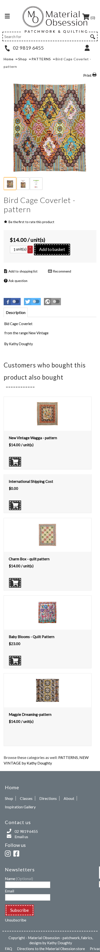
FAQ (8, 948)
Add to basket (52, 249)
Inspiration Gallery (20, 806)
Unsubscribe (15, 920)
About (69, 798)
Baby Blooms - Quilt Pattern (31, 636)
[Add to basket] (15, 462)
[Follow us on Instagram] (9, 853)
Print (87, 75)
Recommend (62, 271)
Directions (48, 798)
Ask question (17, 281)
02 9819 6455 (28, 48)
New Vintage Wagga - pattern (33, 438)
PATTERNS (68, 757)
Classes (26, 798)
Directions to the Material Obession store (51, 948)
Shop (9, 798)
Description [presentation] (15, 312)
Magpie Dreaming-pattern (30, 714)
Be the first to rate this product (31, 222)
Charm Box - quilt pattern (29, 559)
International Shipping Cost (31, 481)
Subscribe (19, 910)
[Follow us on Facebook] (17, 853)
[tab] (16, 312)
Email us (21, 836)
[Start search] (92, 36)
